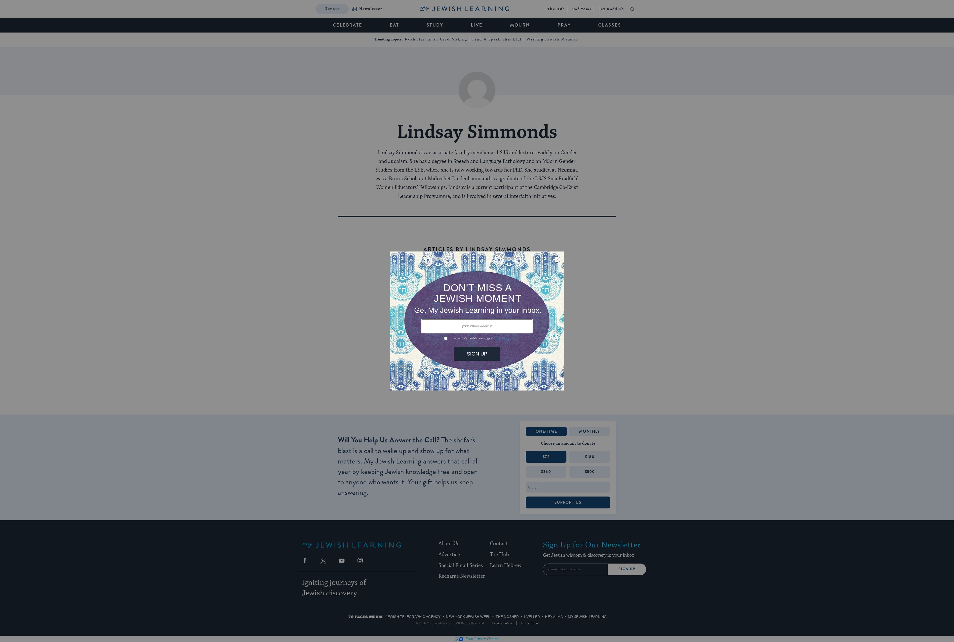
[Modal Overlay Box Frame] (477, 321)
